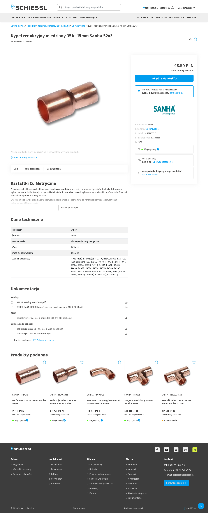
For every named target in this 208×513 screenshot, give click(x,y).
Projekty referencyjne (100, 474)
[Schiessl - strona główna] (29, 7)
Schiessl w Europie (98, 479)
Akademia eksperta (137, 493)
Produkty (132, 464)
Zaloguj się (165, 8)
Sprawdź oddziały (175, 483)
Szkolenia (71, 17)
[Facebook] (157, 449)
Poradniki (55, 483)
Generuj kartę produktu (25, 157)
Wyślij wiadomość (150, 174)
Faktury (54, 474)
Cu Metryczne (78, 26)
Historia (93, 469)
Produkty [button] (17, 17)
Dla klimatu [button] (175, 17)
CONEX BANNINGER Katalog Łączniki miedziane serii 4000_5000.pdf (50, 307)
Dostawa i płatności (22, 474)
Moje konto (56, 464)
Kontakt (191, 17)
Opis (16, 169)
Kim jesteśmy (95, 464)
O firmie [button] (141, 17)
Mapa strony (79, 508)
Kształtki (65, 26)
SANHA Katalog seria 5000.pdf (31, 302)
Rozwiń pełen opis (69, 207)
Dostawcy (94, 488)
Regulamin (18, 464)
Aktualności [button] (158, 17)
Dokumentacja (54, 169)
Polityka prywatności (134, 508)
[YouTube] (166, 449)
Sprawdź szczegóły (162, 162)
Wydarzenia (133, 479)
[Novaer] (194, 449)
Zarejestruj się (185, 8)
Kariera (92, 493)
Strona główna (18, 26)
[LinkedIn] (176, 449)
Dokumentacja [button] (87, 17)
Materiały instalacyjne (48, 26)
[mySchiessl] (150, 8)
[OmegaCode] (190, 508)
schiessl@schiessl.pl (183, 475)
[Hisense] (185, 449)
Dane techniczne (33, 169)
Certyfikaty (56, 479)
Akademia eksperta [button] (38, 17)
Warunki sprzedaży (22, 469)
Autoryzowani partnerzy (101, 483)
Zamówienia (56, 469)
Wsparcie (58, 17)
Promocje (132, 474)
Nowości (132, 469)
